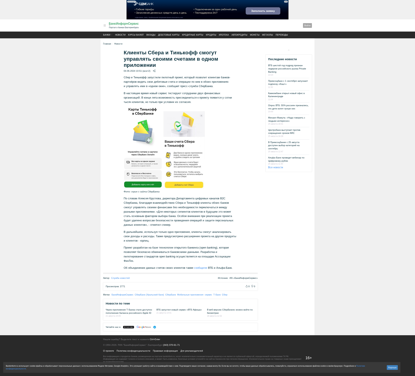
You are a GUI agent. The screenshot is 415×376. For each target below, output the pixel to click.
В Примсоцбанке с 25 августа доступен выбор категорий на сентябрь (284, 145)
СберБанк (170, 294)
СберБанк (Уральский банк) (149, 294)
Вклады (150, 35)
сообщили (200, 267)
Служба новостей (120, 278)
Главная (107, 44)
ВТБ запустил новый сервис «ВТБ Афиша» (179, 309)
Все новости (275, 167)
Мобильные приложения (190, 294)
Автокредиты (239, 35)
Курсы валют (136, 35)
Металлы (267, 35)
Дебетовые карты (168, 35)
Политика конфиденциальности (133, 350)
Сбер (224, 294)
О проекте (108, 350)
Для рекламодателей (191, 350)
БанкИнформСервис (122, 294)
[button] (104, 25)
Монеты (255, 35)
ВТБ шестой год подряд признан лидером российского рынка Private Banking (287, 68)
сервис (208, 294)
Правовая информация (165, 350)
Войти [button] (307, 25)
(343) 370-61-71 (171, 345)
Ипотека (224, 35)
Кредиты (211, 35)
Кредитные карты (192, 35)
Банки (106, 35)
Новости (120, 35)
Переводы (282, 35)
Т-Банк (217, 294)
